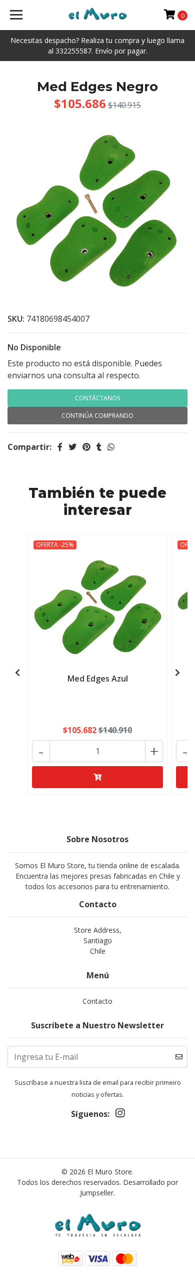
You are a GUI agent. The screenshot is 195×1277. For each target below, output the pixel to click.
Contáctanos (97, 398)
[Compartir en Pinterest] (86, 446)
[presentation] (18, 673)
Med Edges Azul (98, 678)
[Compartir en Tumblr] (99, 446)
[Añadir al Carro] (97, 777)
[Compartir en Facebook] (60, 446)
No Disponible (34, 347)
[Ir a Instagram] (120, 1115)
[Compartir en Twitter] (72, 446)
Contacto (97, 1001)
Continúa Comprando (98, 415)
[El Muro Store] (98, 15)
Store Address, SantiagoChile (98, 940)
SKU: (16, 318)
